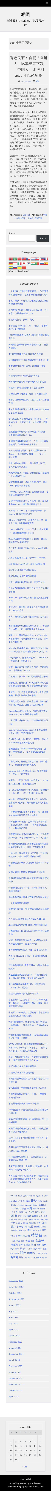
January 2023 (14, 1372)
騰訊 (21, 1257)
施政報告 (32, 1223)
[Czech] (28, 258)
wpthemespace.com (34, 1486)
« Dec (24, 1466)
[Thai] (15, 267)
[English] (37, 258)
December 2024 (15, 1353)
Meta (40, 1201)
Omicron (20, 1205)
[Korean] (28, 262)
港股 (39, 1230)
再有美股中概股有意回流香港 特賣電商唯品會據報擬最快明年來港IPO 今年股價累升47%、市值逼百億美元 (28, 1179)
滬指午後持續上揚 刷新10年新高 (23, 993)
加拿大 (35, 1216)
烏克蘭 (26, 1235)
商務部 (31, 1220)
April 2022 (13, 1396)
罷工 (22, 1241)
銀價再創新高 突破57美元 (21, 319)
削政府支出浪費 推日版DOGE (22, 569)
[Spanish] (46, 262)
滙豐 (44, 1230)
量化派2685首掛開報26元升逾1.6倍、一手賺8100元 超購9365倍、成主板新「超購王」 (28, 422)
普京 (13, 1226)
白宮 (13, 1241)
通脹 (35, 1248)
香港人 (30, 218)
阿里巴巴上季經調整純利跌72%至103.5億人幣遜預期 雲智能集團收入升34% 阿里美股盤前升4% (28, 638)
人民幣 (31, 1212)
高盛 (33, 1257)
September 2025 (16, 1299)
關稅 (23, 1253)
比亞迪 (37, 1226)
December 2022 (15, 1378)
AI (34, 1196)
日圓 (38, 1223)
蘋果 (44, 1244)
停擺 (19, 1216)
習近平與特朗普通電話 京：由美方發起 (26, 582)
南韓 (45, 1216)
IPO (34, 1200)
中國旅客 (43, 1209)
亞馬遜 (21, 1212)
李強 (25, 1227)
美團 (32, 1241)
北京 (40, 1216)
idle (37, 81)
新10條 (25, 1223)
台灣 (15, 1220)
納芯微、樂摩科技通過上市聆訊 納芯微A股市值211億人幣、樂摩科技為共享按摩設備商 (28, 802)
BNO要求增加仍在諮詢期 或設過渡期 (25, 353)
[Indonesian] (15, 262)
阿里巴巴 (32, 1253)
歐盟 (31, 1226)
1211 (15, 1196)
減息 (29, 1230)
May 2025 (13, 1323)
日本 (44, 1222)
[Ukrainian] (19, 267)
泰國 (20, 1230)
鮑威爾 (38, 1258)
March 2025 (14, 1335)
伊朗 (43, 1212)
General (26, 215)
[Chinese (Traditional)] (24, 258)
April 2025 (13, 1329)
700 (11, 1195)
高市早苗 (27, 1258)
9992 (30, 1196)
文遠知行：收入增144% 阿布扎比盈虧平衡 (28, 676)
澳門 (20, 1236)
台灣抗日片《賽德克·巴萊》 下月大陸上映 (27, 393)
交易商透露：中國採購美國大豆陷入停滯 (27, 1087)
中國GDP (36, 1209)
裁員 (12, 1248)
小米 (42, 1219)
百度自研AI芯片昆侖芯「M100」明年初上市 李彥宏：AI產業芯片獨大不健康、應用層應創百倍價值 (28, 1003)
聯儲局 (14, 1244)
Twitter (15, 1208)
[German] (10, 262)
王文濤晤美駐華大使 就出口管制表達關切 (27, 924)
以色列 (37, 1212)
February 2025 (15, 1341)
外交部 (36, 1220)
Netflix (45, 1201)
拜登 (13, 1222)
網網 (25, 14)
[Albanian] (10, 258)
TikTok (42, 1204)
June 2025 (13, 1317)
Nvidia (13, 1205)
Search (11, 233)
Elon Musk (13, 1201)
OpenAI (28, 1205)
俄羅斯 (13, 1215)
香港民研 (38, 218)
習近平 (39, 1240)
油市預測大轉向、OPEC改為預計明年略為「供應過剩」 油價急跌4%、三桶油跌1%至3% (28, 1025)
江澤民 (43, 1226)
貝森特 (23, 1248)
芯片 (20, 1245)
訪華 (17, 1249)
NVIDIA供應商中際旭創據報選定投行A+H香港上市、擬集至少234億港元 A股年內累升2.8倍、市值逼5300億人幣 (27, 1047)
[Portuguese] (37, 262)
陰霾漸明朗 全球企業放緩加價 (22, 576)
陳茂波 (40, 1253)
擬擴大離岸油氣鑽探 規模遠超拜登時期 (26, 872)
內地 (24, 1216)
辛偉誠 (30, 1249)
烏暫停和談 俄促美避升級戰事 (22, 1066)
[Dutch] (33, 258)
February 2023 (15, 1366)
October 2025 (15, 1293)
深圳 (24, 1230)
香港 (45, 1253)
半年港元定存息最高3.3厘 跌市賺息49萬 (27, 949)
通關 (39, 1249)
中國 (29, 1208)
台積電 (20, 1220)
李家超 (20, 1226)
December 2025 (15, 1280)
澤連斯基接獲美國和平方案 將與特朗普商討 (28, 897)
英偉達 (27, 1244)
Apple (38, 1196)
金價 (11, 1253)
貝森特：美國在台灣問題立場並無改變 (26, 387)
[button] (47, 3)
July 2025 (12, 1311)
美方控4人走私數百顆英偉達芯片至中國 (26, 918)
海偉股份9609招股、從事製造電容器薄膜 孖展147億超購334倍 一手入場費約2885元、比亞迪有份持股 (28, 825)
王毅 (45, 1236)
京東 (26, 1212)
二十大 (15, 1212)
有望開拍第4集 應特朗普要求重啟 (23, 375)
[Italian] (19, 262)
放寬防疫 (19, 1223)
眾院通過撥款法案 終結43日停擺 (23, 1103)
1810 (20, 1196)
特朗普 (36, 1234)
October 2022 (15, 1390)
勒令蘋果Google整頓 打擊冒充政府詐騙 (26, 563)
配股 (45, 1248)
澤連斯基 (13, 1236)
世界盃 (23, 1208)
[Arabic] (15, 258)
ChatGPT (44, 1196)
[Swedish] (10, 267)
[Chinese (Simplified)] (19, 258)
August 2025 (14, 1305)
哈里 (25, 1220)
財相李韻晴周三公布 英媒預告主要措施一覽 (28, 360)
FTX (20, 1201)
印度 (11, 1219)
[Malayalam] (33, 262)
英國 (33, 1244)
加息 (29, 1215)
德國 (46, 1220)
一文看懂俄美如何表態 (18, 903)
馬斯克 (14, 1257)
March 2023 (14, 1360)
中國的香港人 (21, 218)
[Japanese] (24, 262)
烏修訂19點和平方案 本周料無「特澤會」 (27, 557)
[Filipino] (42, 258)
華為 (38, 1245)
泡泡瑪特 (14, 1230)
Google (26, 1200)
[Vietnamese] (24, 267)
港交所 (35, 1230)
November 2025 (16, 1287)
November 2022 (16, 1384)
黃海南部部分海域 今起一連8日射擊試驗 (27, 381)
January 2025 (14, 1347)
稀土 (18, 1241)
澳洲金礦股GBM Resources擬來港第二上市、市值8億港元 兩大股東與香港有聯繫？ (27, 752)
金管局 (16, 1253)
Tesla (35, 1205)
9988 (25, 1195)
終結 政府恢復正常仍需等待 (21, 1072)
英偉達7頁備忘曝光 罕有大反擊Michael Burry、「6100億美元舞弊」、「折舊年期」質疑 (27, 454)
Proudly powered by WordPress (25, 1483)
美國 (27, 1240)
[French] (46, 258)
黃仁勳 (44, 1258)
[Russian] (42, 262)
